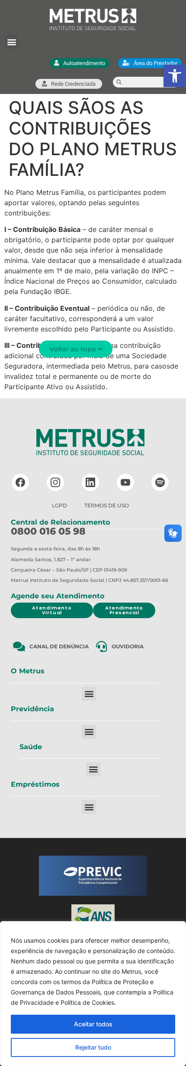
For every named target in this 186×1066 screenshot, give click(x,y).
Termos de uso (106, 505)
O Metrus (28, 671)
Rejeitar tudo (93, 1047)
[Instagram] (55, 482)
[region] (93, 993)
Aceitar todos (93, 1024)
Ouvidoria (128, 646)
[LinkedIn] (90, 482)
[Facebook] (20, 482)
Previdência (32, 709)
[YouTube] (125, 482)
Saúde (30, 747)
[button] (175, 76)
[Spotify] (160, 482)
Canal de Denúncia (59, 646)
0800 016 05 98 (48, 531)
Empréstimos (35, 784)
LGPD (59, 505)
